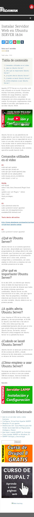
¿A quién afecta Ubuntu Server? (17, 75)
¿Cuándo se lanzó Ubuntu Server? (18, 78)
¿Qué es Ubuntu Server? (14, 68)
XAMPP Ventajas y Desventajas (13, 436)
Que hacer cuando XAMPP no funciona (16, 432)
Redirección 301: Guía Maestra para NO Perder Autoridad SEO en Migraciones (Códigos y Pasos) (16, 428)
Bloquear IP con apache (11, 423)
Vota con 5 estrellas (9, 48)
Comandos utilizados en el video (17, 65)
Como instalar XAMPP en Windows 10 (16, 434)
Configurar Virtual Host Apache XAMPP (16, 421)
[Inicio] (9, 10)
